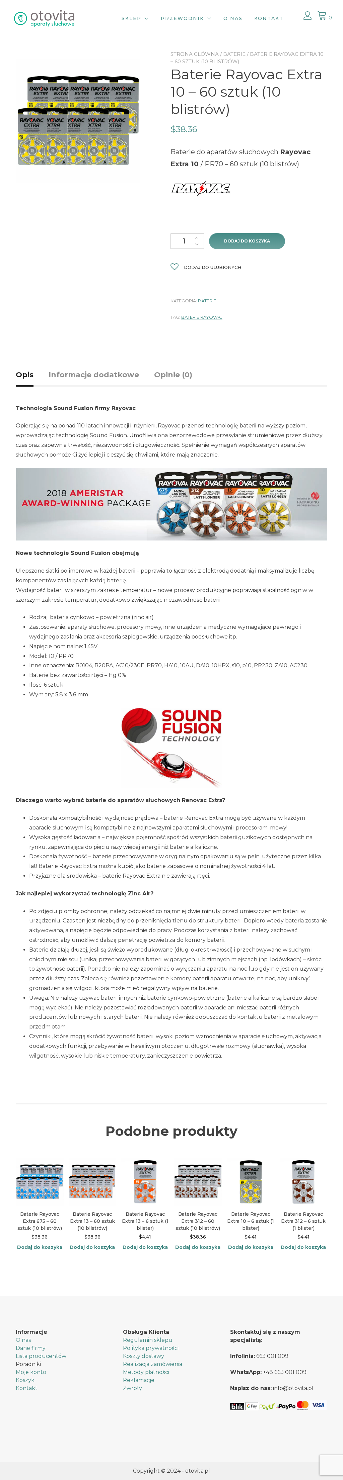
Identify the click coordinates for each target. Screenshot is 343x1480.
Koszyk (25, 1380)
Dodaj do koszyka (247, 240)
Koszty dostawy (143, 1356)
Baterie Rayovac (201, 317)
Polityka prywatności (151, 1348)
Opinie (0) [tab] (173, 374)
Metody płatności (146, 1372)
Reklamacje (138, 1380)
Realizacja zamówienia (152, 1364)
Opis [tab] (24, 374)
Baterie (234, 54)
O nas (233, 18)
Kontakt (268, 18)
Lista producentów (41, 1356)
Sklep (131, 18)
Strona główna (194, 54)
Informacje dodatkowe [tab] (94, 374)
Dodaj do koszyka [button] (39, 1247)
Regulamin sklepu (148, 1340)
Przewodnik (182, 18)
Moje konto (31, 1372)
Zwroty (132, 1388)
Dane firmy (31, 1348)
